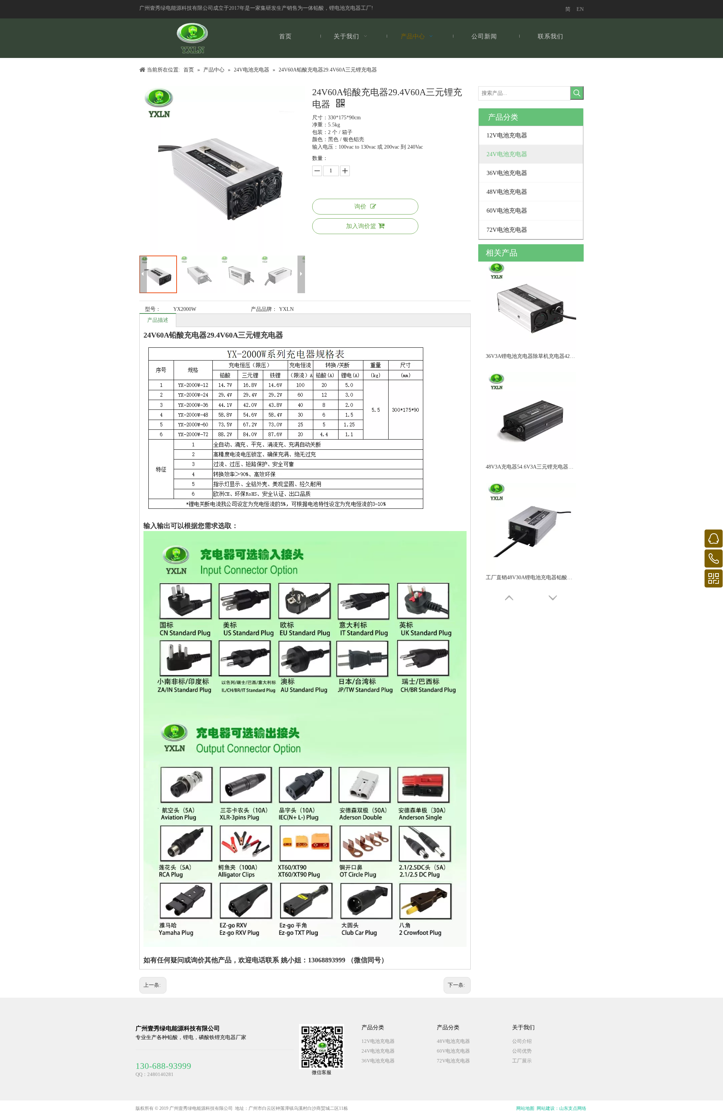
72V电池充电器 (453, 1061)
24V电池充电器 (378, 1051)
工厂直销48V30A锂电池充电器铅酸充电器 (531, 577)
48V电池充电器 (453, 1041)
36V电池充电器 (378, 1061)
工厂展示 (522, 1061)
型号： (153, 309)
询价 (360, 206)
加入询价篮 (361, 226)
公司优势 (522, 1051)
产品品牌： (264, 309)
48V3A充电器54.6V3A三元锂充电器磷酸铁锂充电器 (531, 467)
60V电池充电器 (453, 1051)
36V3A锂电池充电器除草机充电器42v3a (531, 356)
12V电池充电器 (378, 1041)
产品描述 (157, 320)
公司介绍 (522, 1041)
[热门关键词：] (577, 93)
